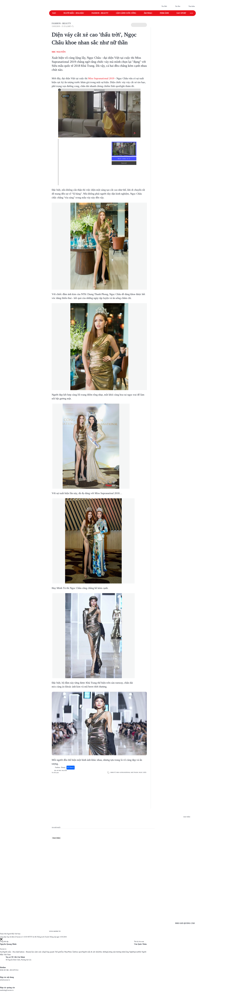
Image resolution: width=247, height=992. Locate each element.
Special (135, 952)
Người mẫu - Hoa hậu (74, 13)
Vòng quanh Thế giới (53, 952)
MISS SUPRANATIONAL (123, 772)
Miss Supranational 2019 (100, 78)
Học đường (103, 952)
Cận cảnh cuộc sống (126, 13)
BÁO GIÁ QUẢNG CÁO (185, 923)
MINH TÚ (113, 772)
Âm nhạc (148, 13)
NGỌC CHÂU (142, 772)
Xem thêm (56, 838)
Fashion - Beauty (100, 13)
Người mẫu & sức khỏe (90, 952)
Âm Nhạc (64, 952)
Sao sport (181, 13)
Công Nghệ (129, 952)
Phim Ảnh (71, 952)
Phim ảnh (164, 13)
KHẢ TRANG (134, 772)
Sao (54, 13)
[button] (139, 25)
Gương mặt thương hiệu (116, 952)
